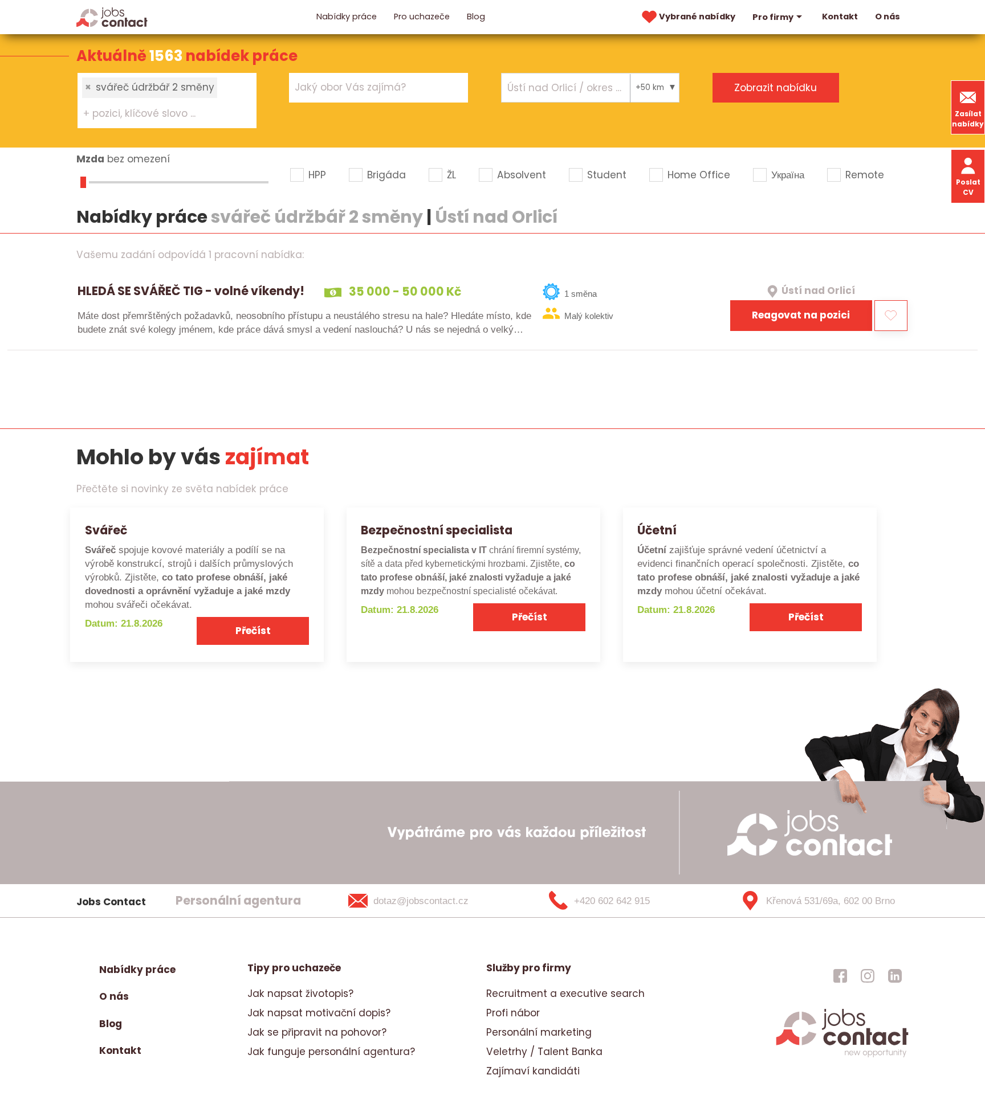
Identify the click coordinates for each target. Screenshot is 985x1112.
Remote (864, 175)
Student (606, 175)
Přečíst (253, 630)
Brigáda (386, 175)
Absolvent (521, 175)
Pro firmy (772, 17)
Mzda (90, 159)
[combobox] (167, 100)
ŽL (451, 175)
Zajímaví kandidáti (533, 1071)
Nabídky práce (346, 16)
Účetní (657, 530)
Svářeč (106, 530)
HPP (317, 175)
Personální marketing (539, 1032)
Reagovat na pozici (801, 315)
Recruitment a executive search (565, 993)
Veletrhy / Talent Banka (544, 1051)
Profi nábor (513, 1013)
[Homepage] (112, 16)
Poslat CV (968, 187)
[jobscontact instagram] (867, 975)
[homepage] (842, 1055)
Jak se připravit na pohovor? (316, 1032)
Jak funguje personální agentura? (331, 1051)
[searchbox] (160, 114)
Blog (476, 16)
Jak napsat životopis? (300, 993)
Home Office (698, 175)
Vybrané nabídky (697, 16)
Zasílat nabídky (968, 119)
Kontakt (840, 16)
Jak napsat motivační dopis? (318, 1013)
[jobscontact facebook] (840, 975)
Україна (787, 175)
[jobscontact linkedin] (895, 975)
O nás (887, 16)
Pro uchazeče (422, 16)
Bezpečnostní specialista (436, 530)
